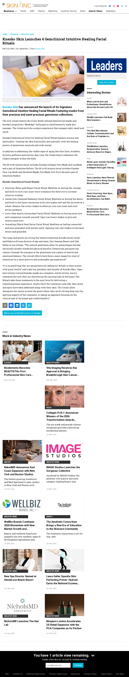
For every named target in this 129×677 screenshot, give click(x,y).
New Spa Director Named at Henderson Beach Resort (20, 578)
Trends (89, 98)
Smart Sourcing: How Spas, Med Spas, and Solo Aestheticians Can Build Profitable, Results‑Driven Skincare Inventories (100, 196)
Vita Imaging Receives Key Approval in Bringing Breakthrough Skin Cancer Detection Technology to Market (61, 371)
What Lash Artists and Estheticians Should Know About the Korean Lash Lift (100, 104)
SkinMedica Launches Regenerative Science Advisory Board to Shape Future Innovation (99, 149)
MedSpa (7, 462)
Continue (78, 665)
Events (49, 517)
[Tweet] (23, 305)
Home (5, 34)
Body (88, 159)
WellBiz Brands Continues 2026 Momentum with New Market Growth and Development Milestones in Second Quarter (20, 525)
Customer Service (93, 190)
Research (90, 127)
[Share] (11, 305)
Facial (49, 408)
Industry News (27, 34)
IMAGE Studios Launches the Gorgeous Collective (63, 469)
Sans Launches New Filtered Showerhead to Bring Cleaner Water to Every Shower (101, 180)
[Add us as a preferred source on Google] (29, 305)
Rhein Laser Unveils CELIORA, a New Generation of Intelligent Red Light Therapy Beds (101, 165)
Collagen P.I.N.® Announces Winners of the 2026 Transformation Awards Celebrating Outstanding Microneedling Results (62, 416)
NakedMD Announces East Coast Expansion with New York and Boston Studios (19, 471)
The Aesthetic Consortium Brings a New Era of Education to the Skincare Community (64, 525)
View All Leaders (106, 82)
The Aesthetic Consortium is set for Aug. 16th (64, 535)
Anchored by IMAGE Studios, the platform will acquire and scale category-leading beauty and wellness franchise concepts (62, 478)
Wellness (90, 174)
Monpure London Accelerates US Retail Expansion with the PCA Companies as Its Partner (64, 625)
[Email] (5, 305)
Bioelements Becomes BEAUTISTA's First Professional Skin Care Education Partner (98, 212)
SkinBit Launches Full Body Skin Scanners (99, 118)
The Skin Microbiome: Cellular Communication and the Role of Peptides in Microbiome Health (100, 133)
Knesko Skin (40, 49)
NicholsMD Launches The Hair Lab (21, 623)
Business (14, 34)
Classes (90, 206)
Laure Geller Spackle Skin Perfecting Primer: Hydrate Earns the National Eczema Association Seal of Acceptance (62, 580)
